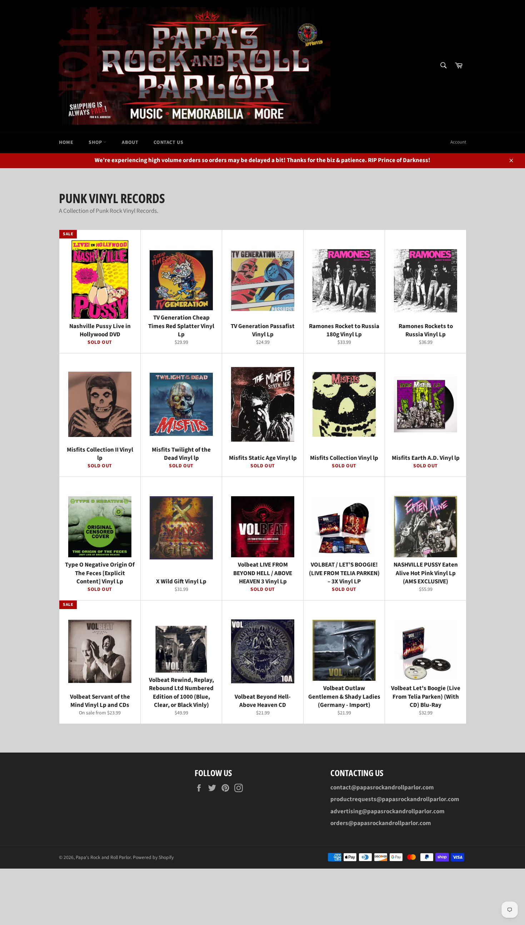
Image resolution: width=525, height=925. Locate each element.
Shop (96, 142)
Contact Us (168, 142)
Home (66, 142)
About (130, 142)
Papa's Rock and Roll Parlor (103, 857)
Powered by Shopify (153, 857)
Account (458, 142)
